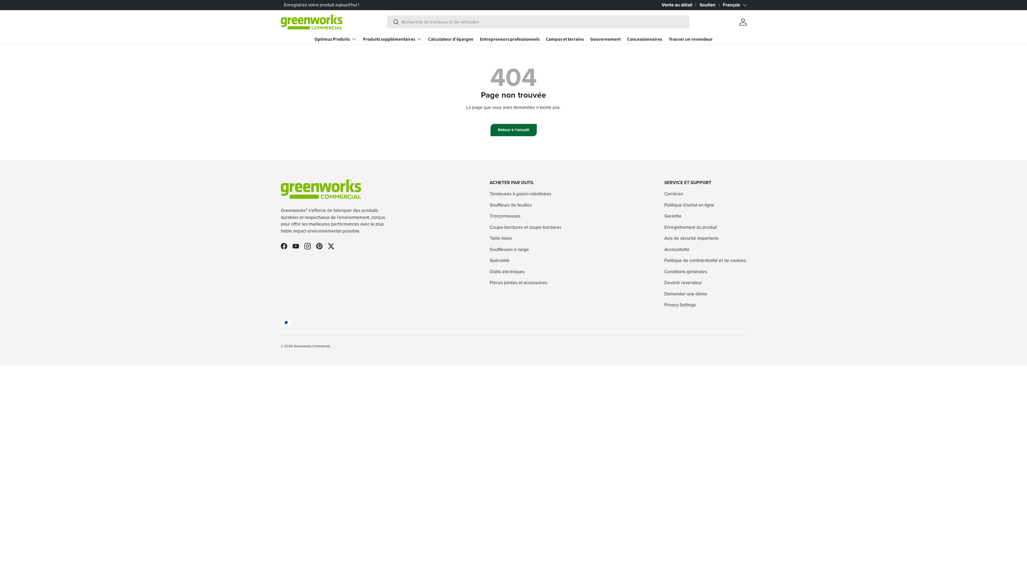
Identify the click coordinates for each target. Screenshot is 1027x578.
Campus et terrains (565, 39)
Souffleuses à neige (509, 249)
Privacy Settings (680, 305)
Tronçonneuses (505, 216)
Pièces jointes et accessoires (518, 282)
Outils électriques (507, 271)
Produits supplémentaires (389, 39)
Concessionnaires (644, 39)
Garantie (672, 216)
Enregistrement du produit (690, 227)
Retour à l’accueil (513, 130)
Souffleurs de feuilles (511, 205)
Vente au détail (677, 5)
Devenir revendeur (683, 282)
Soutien (707, 5)
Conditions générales (685, 271)
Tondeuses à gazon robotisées (520, 194)
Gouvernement (605, 39)
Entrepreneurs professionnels (509, 39)
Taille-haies (501, 238)
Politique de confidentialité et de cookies (705, 260)
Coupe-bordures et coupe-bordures (525, 227)
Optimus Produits (332, 39)
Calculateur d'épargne (450, 39)
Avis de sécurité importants (691, 238)
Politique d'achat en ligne (689, 205)
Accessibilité (676, 249)
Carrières (673, 194)
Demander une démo (685, 294)
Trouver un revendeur (691, 39)
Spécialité (499, 260)
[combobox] (538, 22)
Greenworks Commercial (312, 346)
